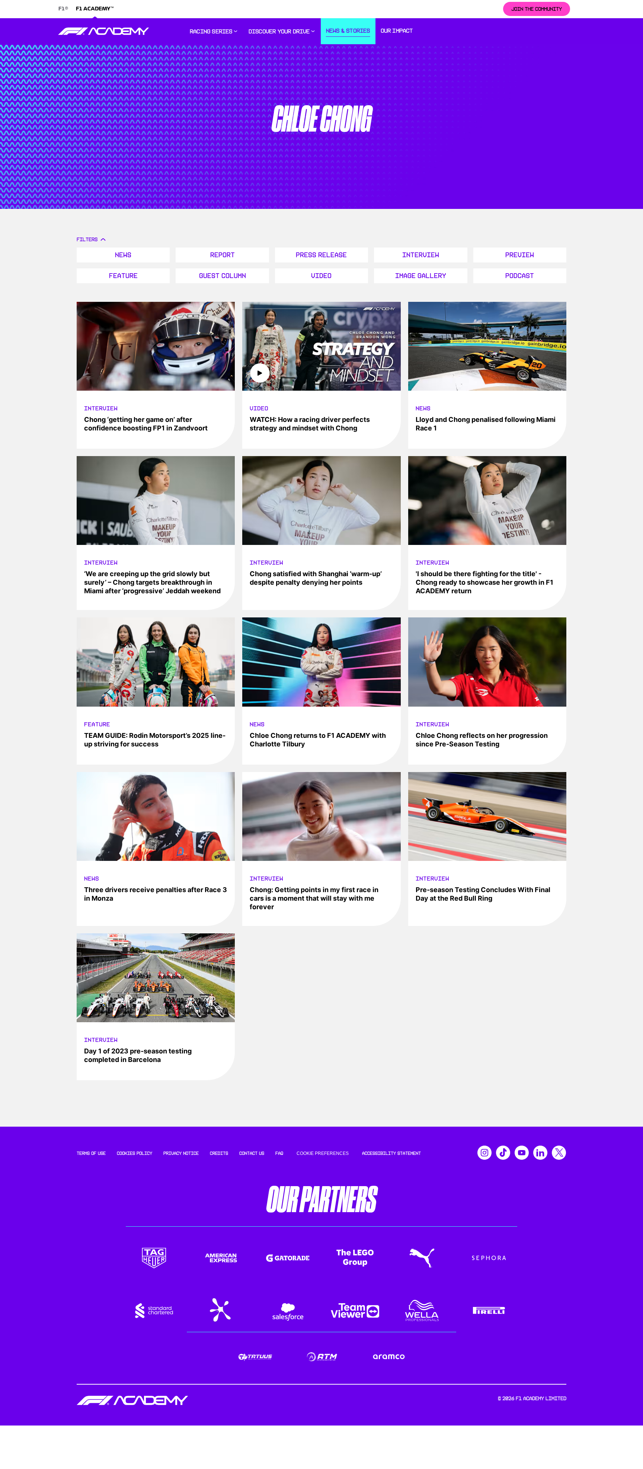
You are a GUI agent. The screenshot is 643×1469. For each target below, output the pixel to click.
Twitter (558, 1152)
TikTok (503, 1152)
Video (321, 275)
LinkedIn (540, 1152)
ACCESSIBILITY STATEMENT (391, 1153)
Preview (519, 255)
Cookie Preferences (323, 1153)
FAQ (279, 1153)
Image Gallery (420, 275)
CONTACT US (251, 1153)
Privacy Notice (181, 1153)
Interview (420, 255)
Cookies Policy (134, 1153)
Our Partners (322, 1199)
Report (222, 255)
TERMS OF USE (91, 1153)
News (123, 255)
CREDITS (219, 1153)
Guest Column (222, 275)
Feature (123, 275)
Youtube (521, 1152)
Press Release (321, 255)
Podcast (519, 275)
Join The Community (536, 9)
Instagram (484, 1152)
